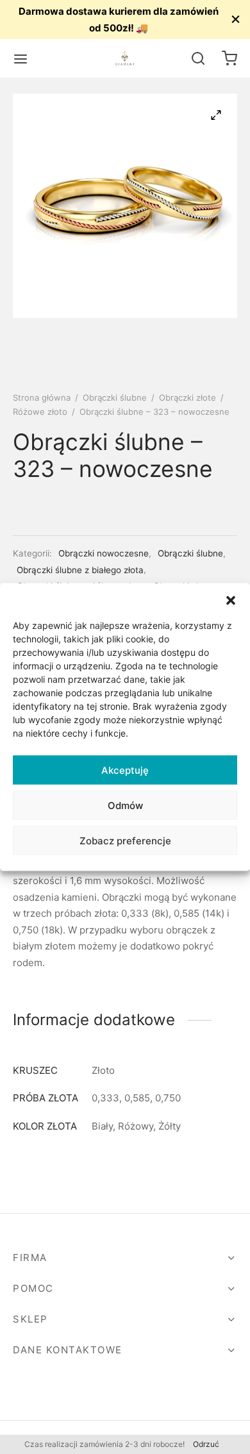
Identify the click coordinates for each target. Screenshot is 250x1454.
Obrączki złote (187, 397)
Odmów (125, 805)
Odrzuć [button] (206, 1444)
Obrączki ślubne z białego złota (80, 570)
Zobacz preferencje (125, 840)
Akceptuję (125, 770)
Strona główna (42, 397)
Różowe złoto (40, 411)
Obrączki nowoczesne (103, 553)
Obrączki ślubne (115, 397)
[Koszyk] (229, 58)
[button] (230, 599)
